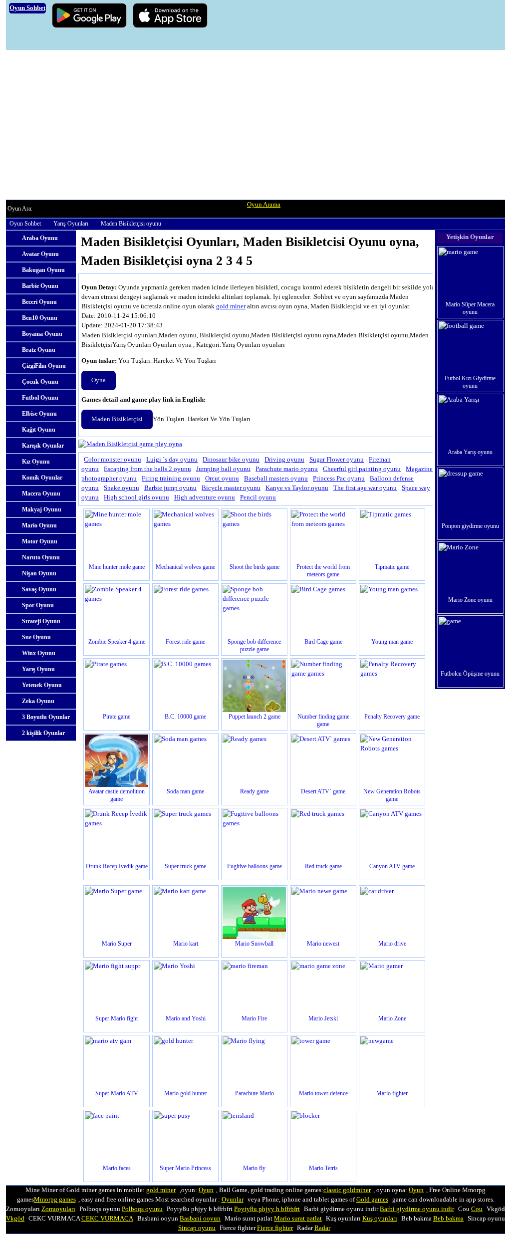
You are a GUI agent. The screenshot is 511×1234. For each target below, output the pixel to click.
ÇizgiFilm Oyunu (44, 366)
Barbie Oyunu (40, 286)
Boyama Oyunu (42, 334)
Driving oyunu (284, 459)
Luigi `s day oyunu (172, 459)
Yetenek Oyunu (42, 685)
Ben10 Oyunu (39, 318)
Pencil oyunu (258, 497)
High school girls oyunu (136, 497)
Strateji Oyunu (41, 621)
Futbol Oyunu (40, 398)
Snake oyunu (121, 488)
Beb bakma (448, 1218)
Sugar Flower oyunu (336, 459)
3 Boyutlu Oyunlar (46, 717)
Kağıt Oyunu (38, 430)
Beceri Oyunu (39, 302)
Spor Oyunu (38, 605)
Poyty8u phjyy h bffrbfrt (267, 1209)
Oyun (206, 1190)
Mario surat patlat (298, 1218)
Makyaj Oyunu (41, 509)
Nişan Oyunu (39, 573)
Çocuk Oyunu (40, 382)
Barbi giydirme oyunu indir (417, 1209)
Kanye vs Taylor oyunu (296, 488)
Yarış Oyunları (70, 224)
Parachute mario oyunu (287, 469)
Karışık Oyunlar (43, 446)
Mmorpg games (55, 1199)
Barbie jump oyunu (170, 488)
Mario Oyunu (39, 525)
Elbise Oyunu (39, 414)
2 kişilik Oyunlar (43, 733)
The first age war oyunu (365, 488)
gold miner (231, 306)
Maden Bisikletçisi (117, 419)
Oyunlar (233, 1199)
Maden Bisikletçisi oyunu (131, 224)
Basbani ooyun (200, 1218)
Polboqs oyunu (142, 1209)
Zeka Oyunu (38, 701)
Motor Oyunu (39, 541)
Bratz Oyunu (38, 350)
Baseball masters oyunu (276, 478)
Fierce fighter (275, 1228)
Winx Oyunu (38, 653)
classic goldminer (347, 1190)
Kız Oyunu (36, 462)
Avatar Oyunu (40, 254)
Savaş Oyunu (39, 589)
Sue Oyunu (36, 637)
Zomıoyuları (58, 1209)
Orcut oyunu (222, 478)
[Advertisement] (255, 125)
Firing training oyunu (171, 478)
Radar (322, 1228)
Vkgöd (15, 1218)
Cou (477, 1209)
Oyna (98, 380)
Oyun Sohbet (25, 224)
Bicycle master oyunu (231, 488)
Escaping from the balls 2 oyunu (147, 469)
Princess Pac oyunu (339, 478)
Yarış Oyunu (38, 669)
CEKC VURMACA (107, 1218)
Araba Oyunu (40, 238)
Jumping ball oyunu (223, 469)
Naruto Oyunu (41, 557)
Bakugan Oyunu (43, 270)
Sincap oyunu (197, 1228)
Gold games (372, 1199)
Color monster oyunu (112, 459)
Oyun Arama (263, 204)
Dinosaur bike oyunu (231, 459)
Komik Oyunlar (42, 478)
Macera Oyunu (41, 493)
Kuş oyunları (379, 1218)
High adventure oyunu (204, 497)
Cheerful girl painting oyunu (362, 469)
